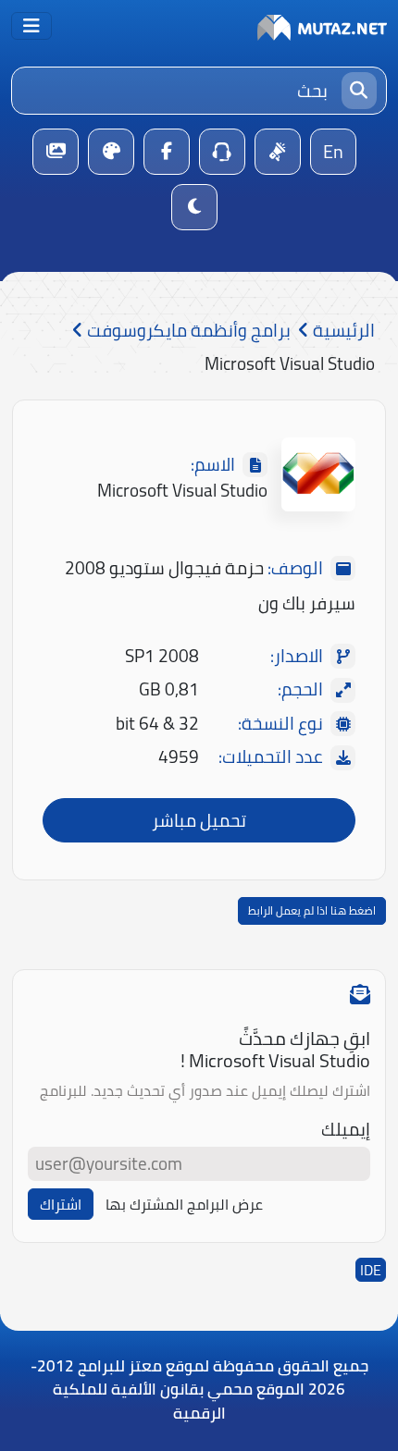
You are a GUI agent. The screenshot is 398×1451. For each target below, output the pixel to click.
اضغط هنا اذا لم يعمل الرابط (312, 910)
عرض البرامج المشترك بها (184, 1204)
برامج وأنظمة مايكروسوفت (187, 330)
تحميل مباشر (199, 820)
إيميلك (345, 1129)
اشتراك (60, 1204)
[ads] (278, 152)
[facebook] (166, 152)
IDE (370, 1270)
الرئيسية (342, 330)
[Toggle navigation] (31, 26)
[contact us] (222, 152)
